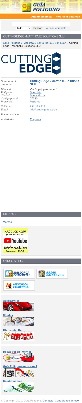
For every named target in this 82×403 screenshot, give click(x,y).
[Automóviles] (18, 310)
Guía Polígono (41, 7)
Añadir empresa (41, 16)
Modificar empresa (68, 16)
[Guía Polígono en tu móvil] (18, 376)
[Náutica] (18, 325)
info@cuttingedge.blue (43, 109)
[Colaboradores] (18, 390)
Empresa (35, 119)
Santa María (44, 42)
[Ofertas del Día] (18, 339)
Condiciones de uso (67, 400)
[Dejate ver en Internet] (18, 361)
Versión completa (56, 27)
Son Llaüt (60, 42)
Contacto (48, 400)
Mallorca (28, 42)
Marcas (7, 221)
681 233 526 (37, 106)
